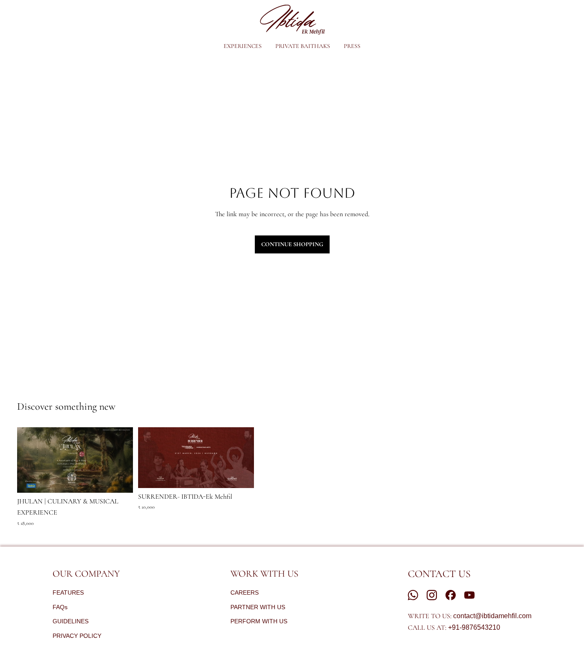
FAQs (60, 607)
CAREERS (244, 592)
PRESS (352, 46)
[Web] (413, 595)
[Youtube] (469, 595)
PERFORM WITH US (258, 621)
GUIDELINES (70, 621)
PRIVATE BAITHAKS (302, 46)
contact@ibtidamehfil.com (492, 615)
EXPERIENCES (243, 46)
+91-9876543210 (474, 627)
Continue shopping (292, 244)
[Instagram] (432, 595)
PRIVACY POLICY (77, 635)
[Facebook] (450, 595)
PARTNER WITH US (257, 607)
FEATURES (68, 592)
